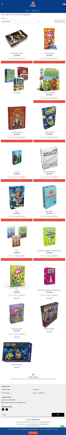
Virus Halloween (49, 53)
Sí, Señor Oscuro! (17, 132)
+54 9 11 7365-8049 (9, 400)
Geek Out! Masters (17, 364)
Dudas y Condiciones (38, 393)
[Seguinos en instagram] (3, 409)
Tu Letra (16, 172)
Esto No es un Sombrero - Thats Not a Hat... (49, 250)
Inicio (2, 14)
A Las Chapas (16, 93)
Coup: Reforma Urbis (17, 53)
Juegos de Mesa (9, 14)
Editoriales (18, 14)
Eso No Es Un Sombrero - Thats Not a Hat (49, 290)
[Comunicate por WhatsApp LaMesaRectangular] (62, 427)
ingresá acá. (46, 424)
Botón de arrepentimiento (33, 426)
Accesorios (36, 389)
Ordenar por (4, 18)
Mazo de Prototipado (49, 172)
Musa (16, 211)
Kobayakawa (49, 211)
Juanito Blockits (49, 132)
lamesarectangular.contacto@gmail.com (15, 402)
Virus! (16, 290)
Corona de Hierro (49, 329)
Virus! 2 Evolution (17, 329)
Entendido (33, 433)
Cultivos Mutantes (49, 93)
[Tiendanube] (33, 420)
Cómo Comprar (6, 393)
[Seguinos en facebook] (7, 409)
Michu (16, 250)
